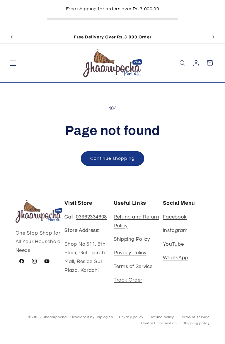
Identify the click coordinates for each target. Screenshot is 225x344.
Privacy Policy (130, 252)
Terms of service (195, 317)
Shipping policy (196, 323)
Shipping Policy (132, 239)
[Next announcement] (213, 36)
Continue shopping (112, 158)
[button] (13, 63)
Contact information (159, 323)
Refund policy (162, 317)
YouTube (173, 244)
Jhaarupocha (55, 317)
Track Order (128, 280)
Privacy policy (131, 317)
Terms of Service (133, 266)
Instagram (175, 230)
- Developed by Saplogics (90, 317)
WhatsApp (175, 257)
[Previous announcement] (11, 36)
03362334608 (91, 217)
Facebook (175, 217)
